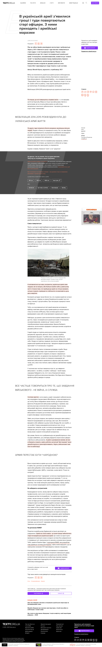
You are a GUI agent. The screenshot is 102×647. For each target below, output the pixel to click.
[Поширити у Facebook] (36, 44)
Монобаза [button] (55, 188)
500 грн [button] (39, 180)
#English (27, 633)
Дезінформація (44, 629)
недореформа (36, 581)
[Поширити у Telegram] (41, 44)
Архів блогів (59, 629)
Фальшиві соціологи (46, 627)
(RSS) (29, 626)
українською (15, 640)
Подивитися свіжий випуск (88, 51)
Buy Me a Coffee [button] (43, 188)
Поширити (31, 43)
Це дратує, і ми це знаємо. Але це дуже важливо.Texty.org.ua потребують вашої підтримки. (44, 157)
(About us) (32, 624)
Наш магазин (59, 626)
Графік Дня (59, 627)
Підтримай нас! (60, 624)
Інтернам (43, 633)
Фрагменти (28, 627)
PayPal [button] (64, 188)
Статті (26, 626)
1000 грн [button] (47, 180)
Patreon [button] (31, 188)
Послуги (43, 626)
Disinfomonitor (44, 631)
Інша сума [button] (55, 180)
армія (43, 581)
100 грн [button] (31, 180)
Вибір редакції (29, 631)
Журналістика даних (46, 624)
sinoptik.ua (84, 138)
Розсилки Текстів (29, 629)
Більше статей (32, 600)
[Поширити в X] (39, 44)
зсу (29, 581)
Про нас (27, 624)
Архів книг (59, 631)
